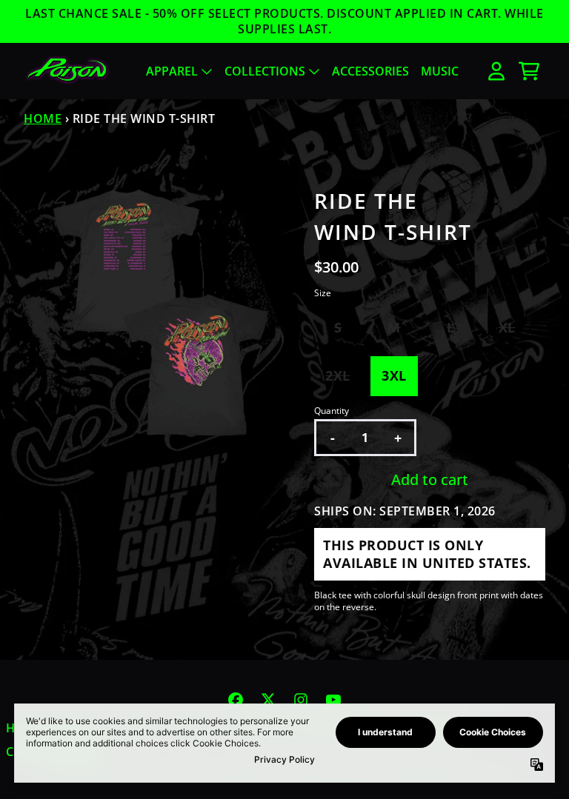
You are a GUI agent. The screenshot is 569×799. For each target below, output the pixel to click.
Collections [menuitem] (264, 71)
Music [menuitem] (440, 71)
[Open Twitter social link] (268, 699)
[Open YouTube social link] (333, 699)
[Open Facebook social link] (235, 699)
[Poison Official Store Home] (67, 71)
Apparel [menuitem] (172, 71)
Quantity (331, 411)
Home (42, 118)
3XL (394, 375)
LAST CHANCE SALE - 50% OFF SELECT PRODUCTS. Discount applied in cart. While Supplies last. (284, 21)
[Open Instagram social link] (300, 699)
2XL (337, 375)
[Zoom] (154, 315)
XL (507, 327)
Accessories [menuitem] (370, 71)
